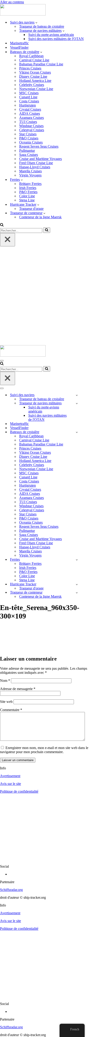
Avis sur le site (10, 784)
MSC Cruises (29, 93)
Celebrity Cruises (31, 85)
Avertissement (10, 776)
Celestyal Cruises (31, 130)
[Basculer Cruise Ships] (77, 432)
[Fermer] (7, 239)
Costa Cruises (29, 101)
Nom (5, 680)
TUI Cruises (28, 122)
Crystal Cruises (30, 109)
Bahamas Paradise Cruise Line (41, 64)
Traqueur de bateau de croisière (41, 26)
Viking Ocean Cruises (35, 72)
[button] (36, 22)
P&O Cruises (28, 138)
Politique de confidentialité (19, 791)
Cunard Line (28, 97)
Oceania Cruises (31, 142)
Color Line (27, 196)
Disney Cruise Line (33, 76)
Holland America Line (35, 81)
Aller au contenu (12, 2)
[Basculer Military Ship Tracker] (77, 403)
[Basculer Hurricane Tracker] (77, 584)
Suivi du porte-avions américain (51, 35)
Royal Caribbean (31, 56)
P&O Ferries (28, 192)
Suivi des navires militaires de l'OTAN (56, 39)
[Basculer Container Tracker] (77, 592)
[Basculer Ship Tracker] (77, 395)
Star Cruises (28, 134)
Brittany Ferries (30, 184)
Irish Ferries (27, 188)
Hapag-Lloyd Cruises (34, 167)
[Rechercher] (2, 225)
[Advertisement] (47, 296)
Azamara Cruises (31, 118)
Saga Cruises (28, 155)
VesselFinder (19, 47)
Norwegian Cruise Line (36, 89)
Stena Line (27, 200)
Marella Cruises (30, 171)
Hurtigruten (27, 105)
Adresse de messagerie (17, 689)
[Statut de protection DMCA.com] (47, 859)
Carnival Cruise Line (34, 60)
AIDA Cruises (29, 113)
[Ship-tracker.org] (23, 14)
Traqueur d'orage (31, 209)
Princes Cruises (30, 68)
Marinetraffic (19, 43)
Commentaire (11, 710)
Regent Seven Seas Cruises (38, 146)
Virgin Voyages (30, 175)
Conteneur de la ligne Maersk (40, 217)
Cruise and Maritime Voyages (40, 159)
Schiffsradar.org (11, 890)
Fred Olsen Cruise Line (36, 163)
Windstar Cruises (31, 126)
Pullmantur (27, 150)
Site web (6, 702)
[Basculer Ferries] (77, 560)
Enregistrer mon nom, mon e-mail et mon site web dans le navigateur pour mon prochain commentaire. (44, 750)
